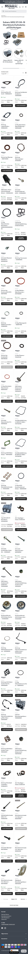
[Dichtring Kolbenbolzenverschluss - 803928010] (7, 638)
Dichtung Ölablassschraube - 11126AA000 (6, 324)
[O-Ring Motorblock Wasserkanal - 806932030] (7, 377)
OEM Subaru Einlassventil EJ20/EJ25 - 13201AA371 (18, 389)
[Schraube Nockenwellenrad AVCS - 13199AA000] (21, 180)
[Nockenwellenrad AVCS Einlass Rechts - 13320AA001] (7, 606)
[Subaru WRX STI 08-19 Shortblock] (8, 53)
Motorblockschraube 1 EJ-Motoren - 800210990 (20, 817)
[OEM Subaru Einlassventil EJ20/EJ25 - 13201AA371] (21, 377)
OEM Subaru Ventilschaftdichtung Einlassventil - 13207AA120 (20, 751)
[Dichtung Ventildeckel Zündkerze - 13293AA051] (21, 83)
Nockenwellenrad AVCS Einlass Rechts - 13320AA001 (6, 617)
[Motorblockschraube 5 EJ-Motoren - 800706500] (7, 871)
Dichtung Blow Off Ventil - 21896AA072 (6, 93)
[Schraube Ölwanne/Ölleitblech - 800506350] (7, 248)
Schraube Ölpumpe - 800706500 (6, 848)
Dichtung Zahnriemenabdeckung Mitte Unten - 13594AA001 (21, 650)
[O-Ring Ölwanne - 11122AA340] (21, 346)
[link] (5, 899)
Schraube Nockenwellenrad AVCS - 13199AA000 (20, 191)
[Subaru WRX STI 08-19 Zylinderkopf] (19, 53)
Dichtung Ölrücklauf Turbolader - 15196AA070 (6, 784)
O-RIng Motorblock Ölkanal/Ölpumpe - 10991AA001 (20, 126)
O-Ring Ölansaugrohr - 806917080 (21, 323)
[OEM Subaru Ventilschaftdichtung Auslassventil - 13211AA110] (21, 572)
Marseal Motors (7, 950)
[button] (25, 6)
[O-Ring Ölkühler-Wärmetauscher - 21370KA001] (21, 281)
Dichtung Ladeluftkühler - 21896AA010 (5, 126)
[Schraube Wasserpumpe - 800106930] (21, 539)
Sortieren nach (4, 71)
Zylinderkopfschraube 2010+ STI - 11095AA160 (7, 817)
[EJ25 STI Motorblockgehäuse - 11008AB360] (21, 705)
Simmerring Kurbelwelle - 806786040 (4, 357)
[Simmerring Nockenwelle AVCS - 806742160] (7, 281)
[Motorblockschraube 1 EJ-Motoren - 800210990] (21, 806)
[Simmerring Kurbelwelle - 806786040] (7, 346)
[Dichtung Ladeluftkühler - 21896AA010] (7, 115)
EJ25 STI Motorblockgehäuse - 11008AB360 (21, 716)
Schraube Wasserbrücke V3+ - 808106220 (6, 422)
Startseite (3, 15)
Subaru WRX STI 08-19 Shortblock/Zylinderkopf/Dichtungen (12, 16)
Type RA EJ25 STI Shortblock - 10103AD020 (5, 519)
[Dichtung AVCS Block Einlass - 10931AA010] (7, 443)
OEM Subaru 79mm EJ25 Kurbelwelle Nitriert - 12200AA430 (7, 191)
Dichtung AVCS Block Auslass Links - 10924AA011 (6, 750)
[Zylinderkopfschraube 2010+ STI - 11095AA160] (7, 806)
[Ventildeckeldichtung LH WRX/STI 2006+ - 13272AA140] (21, 411)
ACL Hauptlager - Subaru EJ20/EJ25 (20, 518)
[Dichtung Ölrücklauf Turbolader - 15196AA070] (7, 773)
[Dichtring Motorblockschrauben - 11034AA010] (7, 476)
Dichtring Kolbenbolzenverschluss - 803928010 (6, 649)
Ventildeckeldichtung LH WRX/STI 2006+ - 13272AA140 (21, 422)
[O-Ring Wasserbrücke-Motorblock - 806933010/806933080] (7, 213)
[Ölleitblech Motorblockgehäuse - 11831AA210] (21, 871)
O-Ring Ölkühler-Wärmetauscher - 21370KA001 (20, 292)
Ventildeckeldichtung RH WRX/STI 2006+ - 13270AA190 (21, 454)
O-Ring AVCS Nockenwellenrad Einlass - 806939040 (20, 487)
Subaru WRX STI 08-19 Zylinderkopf (19, 62)
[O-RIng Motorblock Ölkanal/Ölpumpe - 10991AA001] (21, 115)
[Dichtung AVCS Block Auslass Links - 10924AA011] (7, 739)
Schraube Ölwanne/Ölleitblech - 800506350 (6, 259)
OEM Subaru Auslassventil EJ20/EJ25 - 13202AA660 (4, 584)
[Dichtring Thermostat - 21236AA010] (21, 248)
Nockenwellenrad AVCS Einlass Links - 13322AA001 (20, 617)
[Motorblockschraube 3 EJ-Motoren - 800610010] (21, 838)
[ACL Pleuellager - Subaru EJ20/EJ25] (21, 773)
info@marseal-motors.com (8, 924)
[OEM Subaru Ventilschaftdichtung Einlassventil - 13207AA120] (21, 739)
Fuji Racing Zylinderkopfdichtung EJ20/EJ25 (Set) (21, 224)
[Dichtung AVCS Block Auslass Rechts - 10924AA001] (7, 672)
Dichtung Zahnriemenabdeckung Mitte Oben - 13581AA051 (7, 717)
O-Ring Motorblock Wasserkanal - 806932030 (6, 388)
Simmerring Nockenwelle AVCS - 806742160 (6, 292)
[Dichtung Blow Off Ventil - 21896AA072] (7, 83)
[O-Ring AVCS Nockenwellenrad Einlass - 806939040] (21, 476)
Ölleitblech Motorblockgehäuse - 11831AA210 (21, 882)
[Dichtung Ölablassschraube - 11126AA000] (7, 313)
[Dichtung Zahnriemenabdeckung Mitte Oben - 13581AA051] (7, 705)
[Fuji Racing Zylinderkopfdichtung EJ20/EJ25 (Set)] (21, 213)
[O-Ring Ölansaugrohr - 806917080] (21, 313)
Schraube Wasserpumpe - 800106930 (19, 550)
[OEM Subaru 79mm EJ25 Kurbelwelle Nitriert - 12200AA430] (7, 180)
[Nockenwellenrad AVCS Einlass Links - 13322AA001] (21, 606)
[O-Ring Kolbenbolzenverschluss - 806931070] (21, 673)
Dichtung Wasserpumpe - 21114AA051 (19, 159)
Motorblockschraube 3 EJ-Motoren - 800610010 (20, 849)
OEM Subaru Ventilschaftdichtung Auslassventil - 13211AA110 (20, 584)
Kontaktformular (19, 2)
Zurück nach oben (14, 905)
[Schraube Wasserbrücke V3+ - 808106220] (7, 411)
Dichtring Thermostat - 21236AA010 (21, 258)
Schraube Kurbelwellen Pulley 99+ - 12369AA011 (6, 550)
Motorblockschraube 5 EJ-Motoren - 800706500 (6, 882)
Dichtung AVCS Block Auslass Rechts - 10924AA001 (6, 683)
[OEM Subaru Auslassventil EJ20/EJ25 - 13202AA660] (7, 572)
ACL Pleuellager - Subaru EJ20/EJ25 (20, 783)
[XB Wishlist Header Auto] (22, 6)
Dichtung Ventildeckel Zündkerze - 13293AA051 (21, 94)
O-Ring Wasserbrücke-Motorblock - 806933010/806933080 (6, 226)
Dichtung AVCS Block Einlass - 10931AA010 (6, 453)
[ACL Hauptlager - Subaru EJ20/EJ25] (21, 508)
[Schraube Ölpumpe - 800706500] (7, 838)
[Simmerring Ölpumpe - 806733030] (7, 148)
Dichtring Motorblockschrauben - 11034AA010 (6, 487)
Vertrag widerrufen (14, 952)
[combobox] (14, 11)
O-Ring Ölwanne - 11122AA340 (20, 356)
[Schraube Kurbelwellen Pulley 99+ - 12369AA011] (7, 539)
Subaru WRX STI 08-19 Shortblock (8, 61)
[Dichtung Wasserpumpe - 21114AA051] (21, 148)
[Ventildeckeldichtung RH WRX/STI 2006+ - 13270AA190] (21, 443)
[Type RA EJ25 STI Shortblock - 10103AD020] (7, 508)
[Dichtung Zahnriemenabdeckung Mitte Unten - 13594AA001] (21, 638)
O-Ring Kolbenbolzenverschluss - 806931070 (21, 683)
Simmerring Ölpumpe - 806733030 (7, 158)
